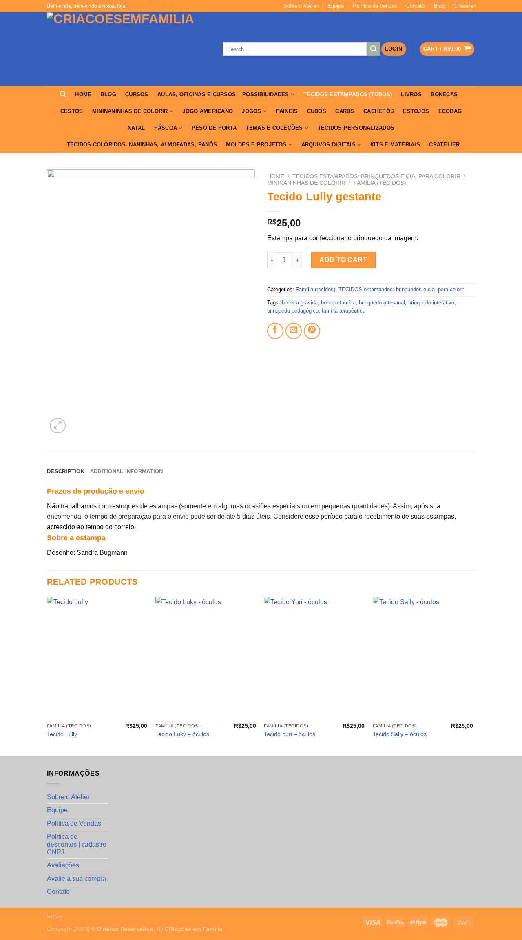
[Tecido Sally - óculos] (423, 658)
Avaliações (63, 865)
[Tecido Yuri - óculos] (314, 658)
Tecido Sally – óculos (400, 734)
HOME (83, 94)
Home (275, 176)
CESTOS (71, 111)
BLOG (108, 94)
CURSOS (136, 94)
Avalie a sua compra (76, 878)
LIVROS (411, 94)
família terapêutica (343, 311)
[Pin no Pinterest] (312, 331)
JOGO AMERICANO (207, 111)
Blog (439, 6)
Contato (415, 6)
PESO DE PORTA (214, 128)
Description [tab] (65, 471)
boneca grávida (300, 302)
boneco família (338, 302)
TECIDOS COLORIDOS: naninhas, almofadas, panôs (142, 145)
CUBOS (316, 111)
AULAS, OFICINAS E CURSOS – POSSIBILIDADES (223, 94)
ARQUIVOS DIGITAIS (328, 145)
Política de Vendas (375, 6)
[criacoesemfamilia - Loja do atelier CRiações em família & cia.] (128, 49)
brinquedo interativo (431, 302)
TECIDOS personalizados (356, 128)
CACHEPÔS (378, 111)
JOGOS (251, 111)
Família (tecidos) (380, 183)
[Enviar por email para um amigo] (293, 331)
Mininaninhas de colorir (306, 183)
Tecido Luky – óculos (182, 734)
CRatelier (464, 6)
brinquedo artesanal (382, 302)
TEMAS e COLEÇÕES (274, 128)
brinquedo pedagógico (293, 311)
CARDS (344, 111)
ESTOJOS (416, 111)
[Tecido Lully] (97, 658)
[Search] (63, 94)
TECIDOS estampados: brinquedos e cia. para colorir (376, 176)
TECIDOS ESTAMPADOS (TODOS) (347, 94)
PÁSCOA (165, 128)
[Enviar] (373, 49)
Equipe (335, 6)
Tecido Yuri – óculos (289, 734)
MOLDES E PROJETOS (256, 145)
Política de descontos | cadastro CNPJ (76, 844)
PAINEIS (287, 111)
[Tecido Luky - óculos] (205, 658)
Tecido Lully (62, 734)
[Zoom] (58, 426)
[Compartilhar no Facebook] (275, 331)
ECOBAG (450, 111)
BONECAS (444, 94)
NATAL (136, 128)
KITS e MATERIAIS (395, 145)
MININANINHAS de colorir (130, 111)
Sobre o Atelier (300, 6)
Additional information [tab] (126, 471)
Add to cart (343, 259)
